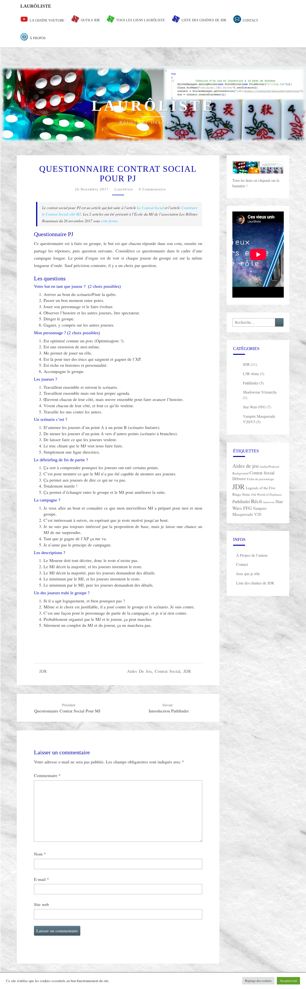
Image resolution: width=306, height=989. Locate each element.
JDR (43, 671)
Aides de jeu (139, 671)
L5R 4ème (251, 373)
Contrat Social (167, 671)
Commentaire (47, 775)
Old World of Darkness (266, 494)
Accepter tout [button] (288, 980)
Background (240, 473)
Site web (41, 904)
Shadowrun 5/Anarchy (260, 391)
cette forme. (110, 220)
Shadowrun (268, 502)
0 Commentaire (152, 189)
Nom (40, 854)
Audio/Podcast (269, 466)
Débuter (239, 478)
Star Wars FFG (254, 406)
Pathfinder (250, 382)
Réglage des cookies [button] (258, 980)
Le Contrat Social (150, 207)
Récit (256, 501)
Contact (242, 564)
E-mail (41, 879)
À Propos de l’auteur (252, 555)
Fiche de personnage (260, 479)
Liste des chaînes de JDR (255, 582)
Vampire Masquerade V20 (249, 511)
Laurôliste (35, 6)
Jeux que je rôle (248, 573)
